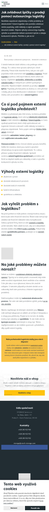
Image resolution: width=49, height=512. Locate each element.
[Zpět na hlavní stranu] (7, 3)
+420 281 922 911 (24, 434)
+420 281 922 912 (24, 438)
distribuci (24, 120)
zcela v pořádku (29, 229)
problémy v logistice (34, 74)
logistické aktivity (10, 117)
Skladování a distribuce (39, 60)
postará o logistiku (36, 223)
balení (3, 120)
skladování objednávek (38, 117)
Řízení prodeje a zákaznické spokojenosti (17, 60)
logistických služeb (36, 345)
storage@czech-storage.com (24, 443)
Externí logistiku (35, 120)
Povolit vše (35, 508)
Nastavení (14, 508)
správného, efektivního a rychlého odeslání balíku (21, 81)
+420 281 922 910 (24, 430)
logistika (4, 77)
